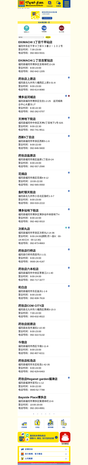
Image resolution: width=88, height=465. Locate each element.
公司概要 (28, 459)
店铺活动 (28, 449)
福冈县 (48, 37)
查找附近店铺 (47, 18)
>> (54, 414)
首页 (22, 8)
